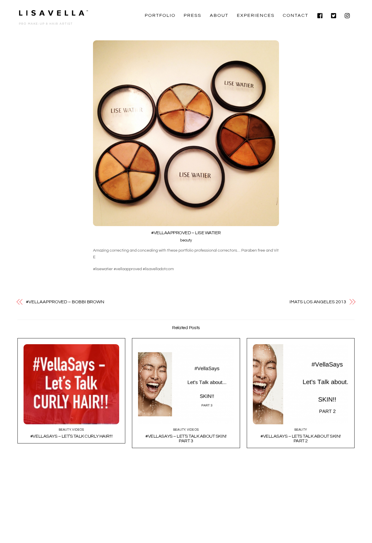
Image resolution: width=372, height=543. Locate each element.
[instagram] (347, 15)
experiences (256, 15)
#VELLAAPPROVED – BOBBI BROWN (65, 302)
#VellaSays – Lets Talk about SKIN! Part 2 (300, 438)
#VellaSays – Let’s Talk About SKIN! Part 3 (185, 438)
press (192, 15)
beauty (186, 240)
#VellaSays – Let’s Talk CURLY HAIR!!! (71, 436)
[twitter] (334, 15)
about (219, 15)
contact (295, 15)
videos (78, 429)
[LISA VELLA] (53, 15)
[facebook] (320, 15)
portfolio (160, 15)
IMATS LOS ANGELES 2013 (317, 302)
